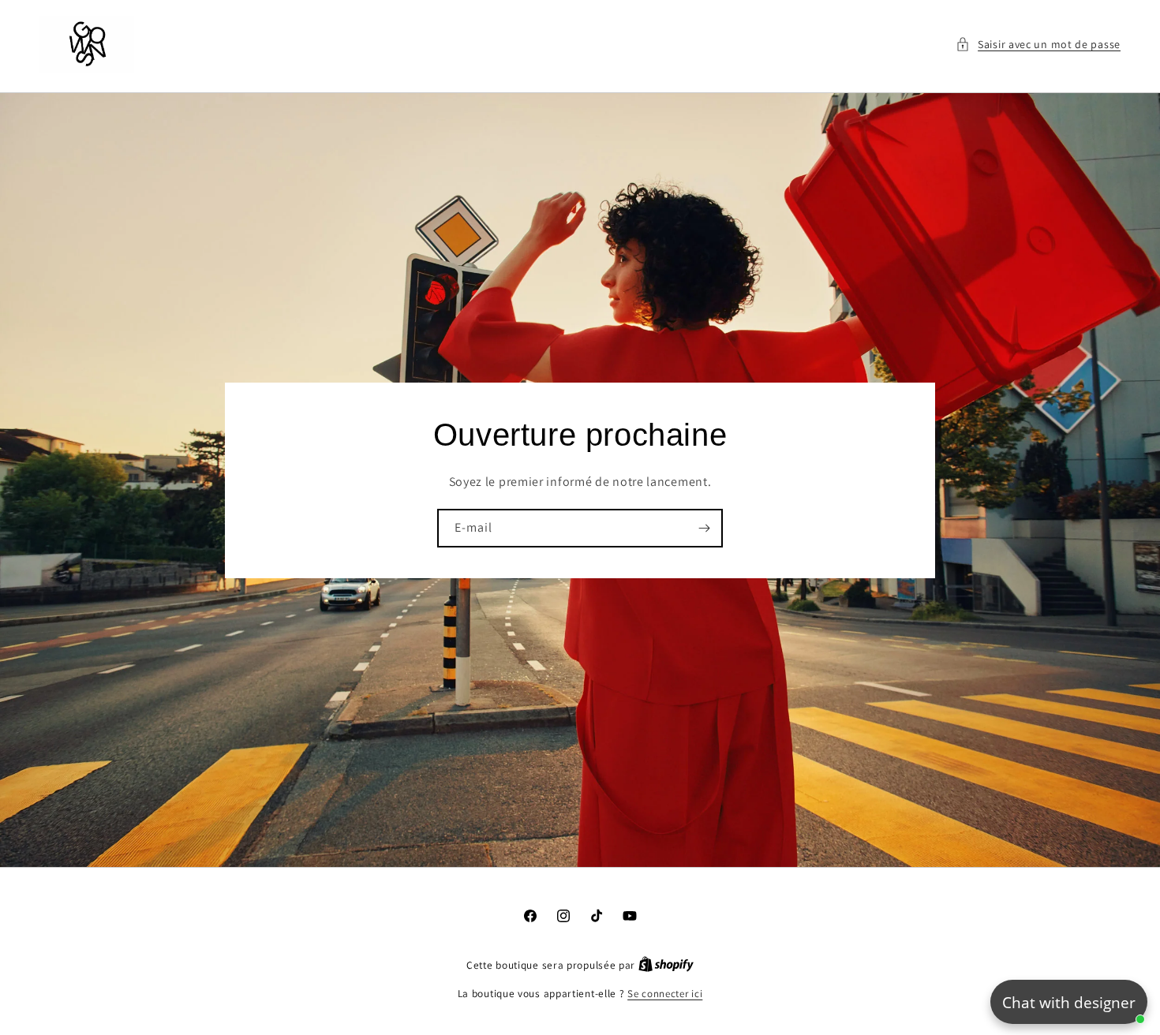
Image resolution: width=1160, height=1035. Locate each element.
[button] (1038, 44)
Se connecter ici (664, 993)
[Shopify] (666, 965)
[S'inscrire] (704, 527)
